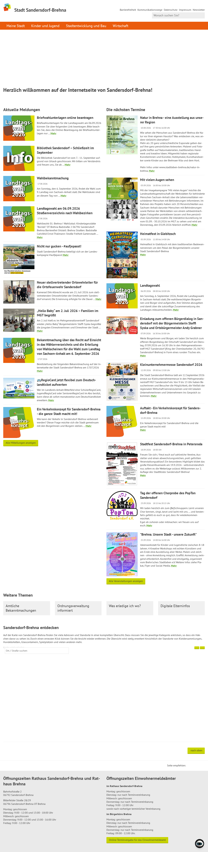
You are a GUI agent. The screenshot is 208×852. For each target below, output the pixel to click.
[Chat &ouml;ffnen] (199, 843)
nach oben (196, 750)
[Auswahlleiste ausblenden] (196, 647)
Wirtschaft (120, 25)
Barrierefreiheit (128, 9)
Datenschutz (170, 9)
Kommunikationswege (149, 9)
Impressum (185, 9)
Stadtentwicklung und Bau (86, 25)
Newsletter (199, 9)
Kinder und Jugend (45, 25)
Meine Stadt (15, 25)
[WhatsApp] (201, 765)
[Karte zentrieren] (202, 647)
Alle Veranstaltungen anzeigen (126, 581)
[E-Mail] (197, 765)
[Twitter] (189, 765)
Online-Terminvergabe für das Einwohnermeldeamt (137, 839)
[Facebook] (193, 765)
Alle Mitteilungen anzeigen (21, 442)
